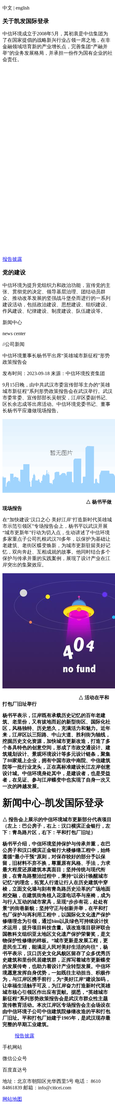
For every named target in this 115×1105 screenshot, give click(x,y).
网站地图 (12, 1099)
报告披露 (12, 259)
